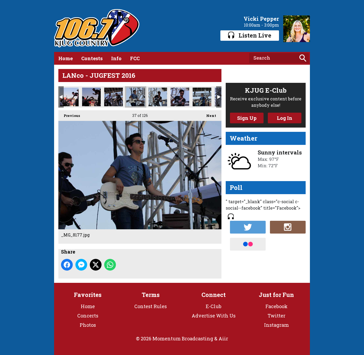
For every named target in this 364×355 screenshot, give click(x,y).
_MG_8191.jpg (202, 97)
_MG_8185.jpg (180, 97)
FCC (135, 58)
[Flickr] (248, 244)
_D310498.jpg (69, 97)
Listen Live (254, 35)
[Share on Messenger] (81, 265)
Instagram (276, 325)
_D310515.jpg (113, 97)
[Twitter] (248, 227)
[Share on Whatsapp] (110, 265)
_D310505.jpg (91, 97)
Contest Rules (150, 306)
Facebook (276, 306)
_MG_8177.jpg (135, 97)
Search (302, 58)
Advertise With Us (214, 315)
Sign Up (247, 118)
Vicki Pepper (261, 18)
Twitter (276, 315)
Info (116, 58)
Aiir (223, 338)
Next (208, 115)
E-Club (213, 306)
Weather (243, 138)
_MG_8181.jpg (157, 97)
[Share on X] (96, 265)
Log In (284, 118)
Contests (92, 58)
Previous (69, 115)
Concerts (87, 315)
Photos (88, 325)
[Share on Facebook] (67, 265)
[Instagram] (288, 227)
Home (65, 58)
